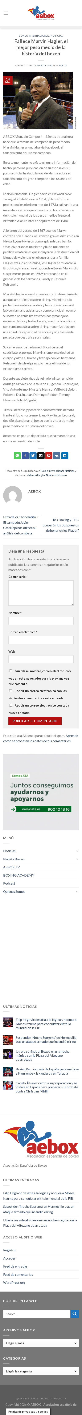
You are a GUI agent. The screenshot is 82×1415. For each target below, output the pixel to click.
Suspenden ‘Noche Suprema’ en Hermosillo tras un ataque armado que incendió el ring (46, 1039)
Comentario (17, 576)
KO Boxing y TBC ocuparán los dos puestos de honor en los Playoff (61, 525)
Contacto (58, 1398)
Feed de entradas (15, 1266)
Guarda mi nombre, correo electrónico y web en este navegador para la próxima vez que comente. (39, 677)
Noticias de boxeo (56, 475)
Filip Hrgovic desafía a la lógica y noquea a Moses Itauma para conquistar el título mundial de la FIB (46, 1023)
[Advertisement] (41, 952)
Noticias (57, 35)
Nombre (14, 613)
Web (11, 651)
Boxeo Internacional (34, 35)
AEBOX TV (11, 867)
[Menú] (5, 13)
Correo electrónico (22, 632)
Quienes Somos (14, 891)
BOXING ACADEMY (18, 875)
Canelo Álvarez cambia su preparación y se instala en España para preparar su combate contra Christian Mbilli (47, 1087)
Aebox (62, 65)
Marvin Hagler (36, 475)
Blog (44, 1398)
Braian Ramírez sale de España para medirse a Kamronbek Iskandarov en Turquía (47, 1071)
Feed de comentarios (18, 1274)
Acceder (9, 1258)
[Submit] (74, 1314)
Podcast (9, 883)
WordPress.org (14, 1282)
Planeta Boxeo (13, 859)
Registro (9, 1250)
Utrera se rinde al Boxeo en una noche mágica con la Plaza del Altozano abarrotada (42, 1055)
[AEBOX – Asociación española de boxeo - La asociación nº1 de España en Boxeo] (41, 13)
